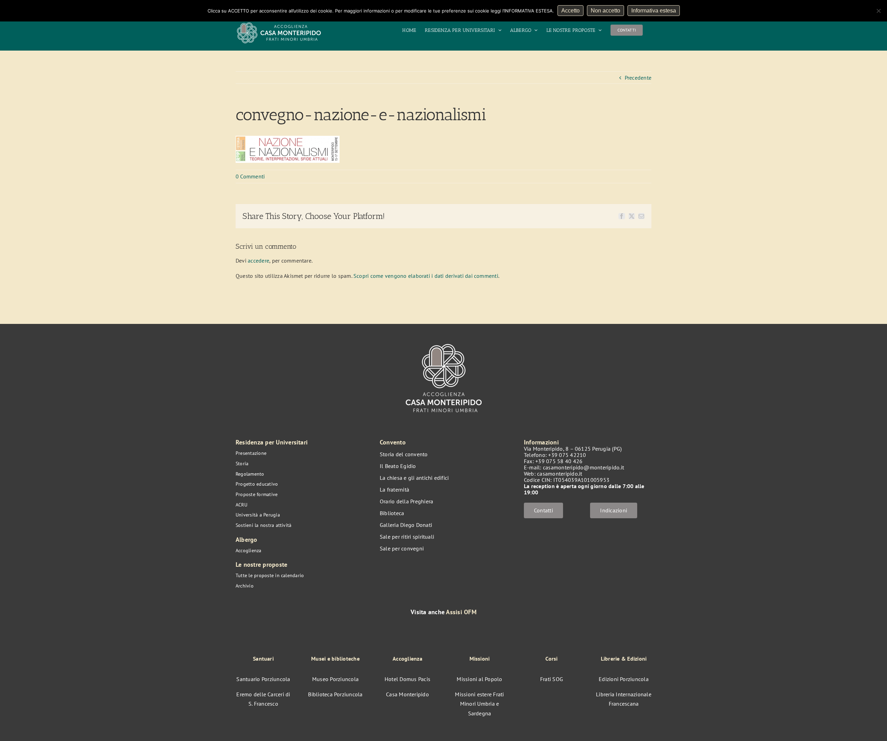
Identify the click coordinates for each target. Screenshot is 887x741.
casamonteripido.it (559, 473)
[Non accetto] (878, 10)
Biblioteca (392, 513)
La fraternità (394, 489)
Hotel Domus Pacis (407, 679)
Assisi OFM (461, 612)
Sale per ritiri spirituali (407, 536)
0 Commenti (250, 176)
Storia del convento (404, 454)
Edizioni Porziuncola (624, 679)
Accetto (570, 11)
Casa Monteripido (407, 694)
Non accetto (605, 11)
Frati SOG (551, 679)
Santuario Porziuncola (263, 679)
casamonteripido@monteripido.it (583, 467)
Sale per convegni (402, 548)
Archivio (245, 586)
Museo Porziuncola (335, 679)
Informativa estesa (653, 11)
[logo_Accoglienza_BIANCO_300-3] (443, 340)
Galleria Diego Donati (406, 524)
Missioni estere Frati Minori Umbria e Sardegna (479, 704)
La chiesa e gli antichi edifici (414, 477)
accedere (258, 260)
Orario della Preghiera (406, 501)
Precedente (638, 77)
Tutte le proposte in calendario (270, 575)
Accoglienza (249, 550)
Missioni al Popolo (479, 679)
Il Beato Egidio (398, 465)
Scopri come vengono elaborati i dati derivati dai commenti (425, 275)
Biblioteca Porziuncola (335, 694)
